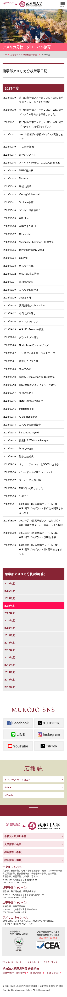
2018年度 (9, 642)
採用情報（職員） (14, 860)
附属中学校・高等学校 (14, 972)
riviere (7, 787)
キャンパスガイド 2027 (17, 779)
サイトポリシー (34, 961)
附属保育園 (52, 972)
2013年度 (9, 679)
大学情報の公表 (12, 844)
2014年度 (9, 672)
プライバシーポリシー (13, 961)
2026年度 (9, 583)
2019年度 (9, 635)
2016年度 (9, 657)
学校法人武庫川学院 (15, 836)
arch (8, 795)
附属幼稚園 (36, 972)
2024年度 (9, 598)
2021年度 (9, 620)
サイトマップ (51, 961)
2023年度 (9, 605)
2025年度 (9, 590)
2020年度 (9, 627)
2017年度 (9, 650)
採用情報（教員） (14, 852)
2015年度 (9, 664)
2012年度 (9, 687)
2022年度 (9, 613)
